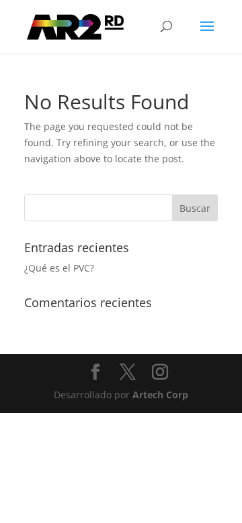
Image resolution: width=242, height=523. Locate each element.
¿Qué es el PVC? (59, 268)
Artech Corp (160, 394)
